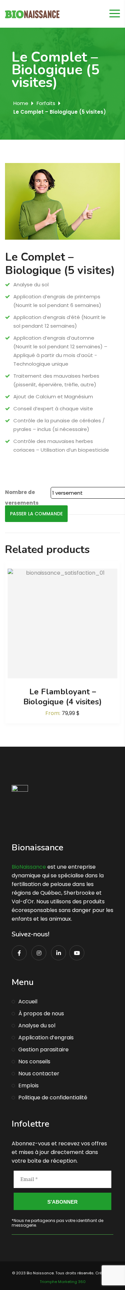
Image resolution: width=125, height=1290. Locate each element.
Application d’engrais (46, 1037)
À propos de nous (41, 1013)
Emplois (28, 1085)
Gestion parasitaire (43, 1049)
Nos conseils (34, 1061)
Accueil (27, 1001)
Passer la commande (36, 513)
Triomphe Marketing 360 (63, 1281)
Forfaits (46, 103)
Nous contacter (38, 1073)
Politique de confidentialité (52, 1097)
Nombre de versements (22, 497)
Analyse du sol (36, 1025)
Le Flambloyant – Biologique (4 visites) (62, 697)
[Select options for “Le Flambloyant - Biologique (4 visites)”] (62, 623)
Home (20, 103)
